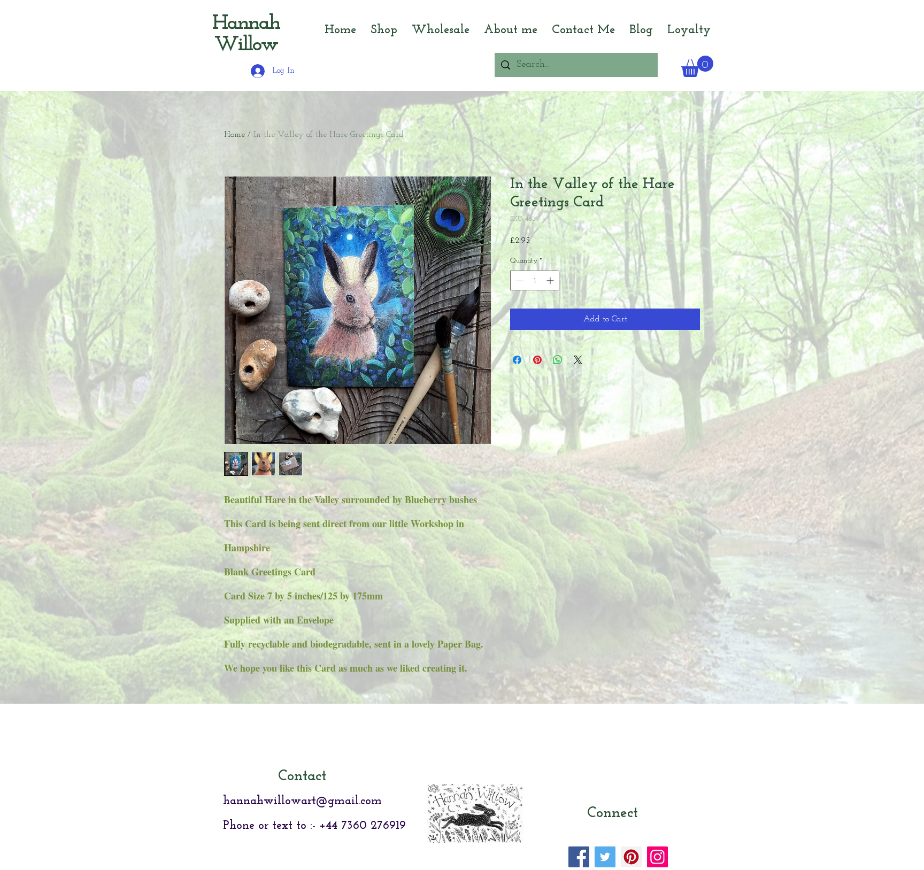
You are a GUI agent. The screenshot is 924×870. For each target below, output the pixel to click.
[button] (697, 66)
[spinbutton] (534, 280)
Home (234, 134)
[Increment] (551, 280)
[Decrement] (518, 280)
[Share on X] (578, 359)
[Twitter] (605, 856)
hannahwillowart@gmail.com (302, 801)
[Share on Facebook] (517, 359)
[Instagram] (657, 856)
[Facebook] (578, 856)
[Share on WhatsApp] (557, 359)
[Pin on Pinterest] (537, 359)
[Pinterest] (631, 856)
